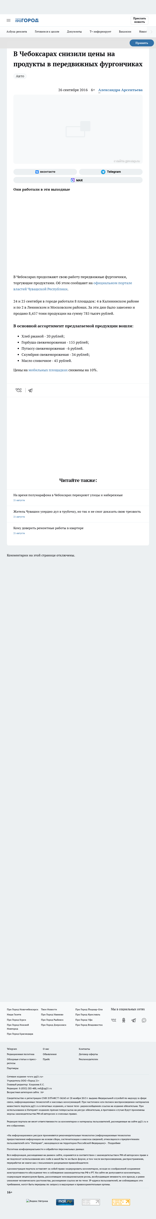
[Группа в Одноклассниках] (124, 1020)
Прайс (46, 1059)
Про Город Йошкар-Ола (89, 1009)
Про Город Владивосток (89, 1024)
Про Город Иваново (52, 1014)
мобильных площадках (48, 370)
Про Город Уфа (83, 1019)
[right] (151, 32)
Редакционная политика (20, 1054)
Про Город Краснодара (20, 1033)
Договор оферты (88, 1054)
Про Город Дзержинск (53, 1024)
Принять (141, 43)
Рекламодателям (88, 1059)
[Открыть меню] (8, 20)
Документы (74, 31)
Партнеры (12, 1068)
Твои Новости (49, 1009)
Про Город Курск (16, 1019)
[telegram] (32, 390)
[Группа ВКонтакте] (45, 172)
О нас (46, 1048)
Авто (20, 76)
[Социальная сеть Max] (78, 180)
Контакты (84, 1048)
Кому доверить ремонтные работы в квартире (48, 530)
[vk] (19, 390)
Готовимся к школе (47, 31)
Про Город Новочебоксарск (22, 1009)
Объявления (49, 1054)
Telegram (12, 1048)
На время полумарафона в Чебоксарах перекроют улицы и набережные (68, 497)
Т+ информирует (100, 31)
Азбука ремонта (16, 31)
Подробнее (114, 1143)
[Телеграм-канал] (111, 172)
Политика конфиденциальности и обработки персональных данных (45, 1149)
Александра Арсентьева (120, 89)
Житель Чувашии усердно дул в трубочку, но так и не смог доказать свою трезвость (77, 513)
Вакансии (125, 31)
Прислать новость (139, 20)
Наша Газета (14, 1014)
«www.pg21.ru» (35, 1076)
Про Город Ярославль (87, 1014)
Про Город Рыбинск (52, 1019)
